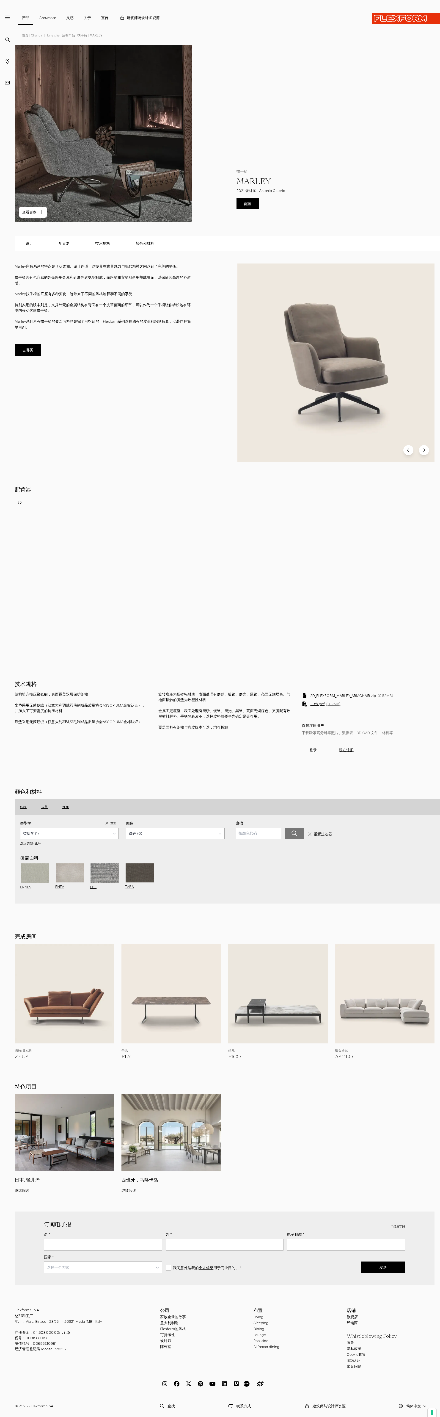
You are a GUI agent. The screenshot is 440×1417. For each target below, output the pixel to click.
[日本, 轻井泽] (64, 1132)
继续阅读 (22, 1190)
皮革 (44, 807)
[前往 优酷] (247, 1384)
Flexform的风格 (173, 1328)
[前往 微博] (259, 1383)
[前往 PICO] (278, 993)
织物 (23, 807)
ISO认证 (353, 1360)
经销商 (352, 1322)
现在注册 (346, 750)
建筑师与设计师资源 (143, 17)
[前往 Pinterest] (199, 1383)
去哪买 (27, 350)
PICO (234, 1056)
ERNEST (26, 887)
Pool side (260, 1340)
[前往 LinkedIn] (223, 1383)
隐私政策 (354, 1348)
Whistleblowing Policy (372, 1336)
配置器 (64, 243)
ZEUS (21, 1056)
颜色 (129, 823)
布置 (258, 1310)
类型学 (25, 823)
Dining (258, 1328)
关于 (87, 17)
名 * (47, 1234)
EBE (93, 887)
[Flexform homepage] (406, 18)
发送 (383, 1267)
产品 (25, 17)
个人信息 (206, 1267)
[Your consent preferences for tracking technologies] (432, 1412)
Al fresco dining (266, 1346)
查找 (239, 823)
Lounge (259, 1334)
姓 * (169, 1234)
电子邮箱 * (295, 1234)
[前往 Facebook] (175, 1383)
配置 (247, 203)
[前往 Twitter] (187, 1383)
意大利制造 (169, 1322)
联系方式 (243, 1406)
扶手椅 (82, 35)
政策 (350, 1342)
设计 (29, 243)
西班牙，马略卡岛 (139, 1179)
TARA (129, 886)
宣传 (104, 17)
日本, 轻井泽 (27, 1179)
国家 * (49, 1257)
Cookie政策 (356, 1354)
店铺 (351, 1310)
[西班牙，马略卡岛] (171, 1132)
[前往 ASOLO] (384, 993)
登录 (313, 750)
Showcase (47, 17)
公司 (164, 1310)
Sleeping (260, 1322)
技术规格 (102, 243)
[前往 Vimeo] (235, 1383)
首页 (25, 35)
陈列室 (165, 1346)
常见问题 (354, 1366)
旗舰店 (352, 1316)
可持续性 (167, 1334)
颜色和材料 (145, 243)
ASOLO (344, 1056)
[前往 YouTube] (211, 1383)
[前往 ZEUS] (64, 993)
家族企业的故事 (173, 1316)
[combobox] (69, 833)
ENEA (59, 886)
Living (258, 1316)
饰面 (65, 807)
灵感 (70, 17)
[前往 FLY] (171, 993)
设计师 (165, 1340)
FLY (126, 1056)
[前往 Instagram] (164, 1383)
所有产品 (68, 35)
